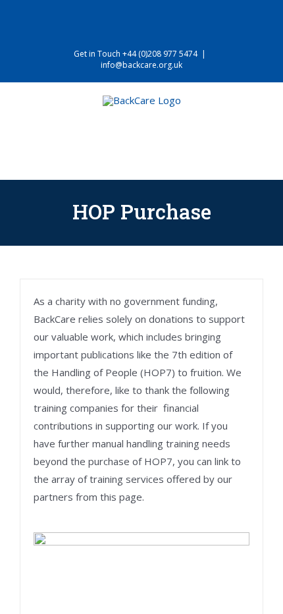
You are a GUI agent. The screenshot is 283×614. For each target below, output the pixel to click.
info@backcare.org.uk (141, 64)
